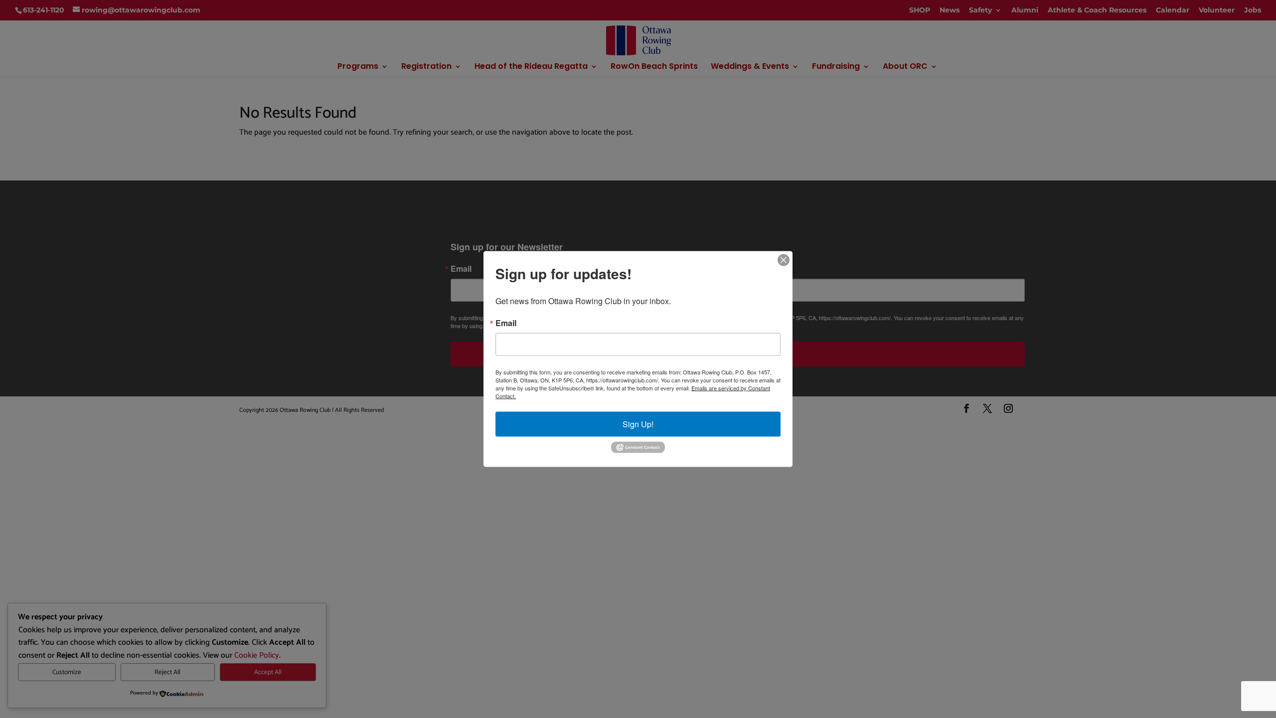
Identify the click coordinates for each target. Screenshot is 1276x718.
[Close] (784, 260)
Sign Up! (638, 424)
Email (505, 323)
